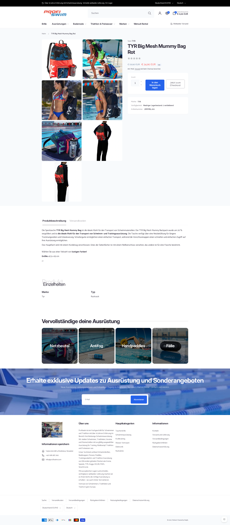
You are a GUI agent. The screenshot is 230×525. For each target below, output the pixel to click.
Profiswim (174, 520)
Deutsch (180, 3)
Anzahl (133, 77)
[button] (180, 13)
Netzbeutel (59, 345)
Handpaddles (133, 345)
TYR (131, 41)
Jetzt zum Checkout (175, 84)
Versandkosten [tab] (77, 220)
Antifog (96, 345)
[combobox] (121, 13)
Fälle (170, 345)
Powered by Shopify (183, 520)
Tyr (43, 296)
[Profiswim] (52, 437)
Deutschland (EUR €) (163, 3)
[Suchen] (149, 13)
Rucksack (95, 296)
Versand (137, 69)
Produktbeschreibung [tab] (54, 220)
